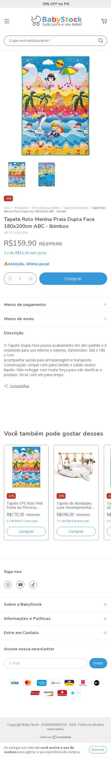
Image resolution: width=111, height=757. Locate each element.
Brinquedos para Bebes (45, 208)
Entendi (98, 749)
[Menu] (6, 21)
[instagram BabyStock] (8, 584)
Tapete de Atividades (76, 208)
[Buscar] (101, 40)
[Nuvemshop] (55, 738)
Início (7, 208)
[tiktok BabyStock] (33, 584)
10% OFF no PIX (55, 3)
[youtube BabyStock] (20, 584)
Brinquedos (21, 208)
